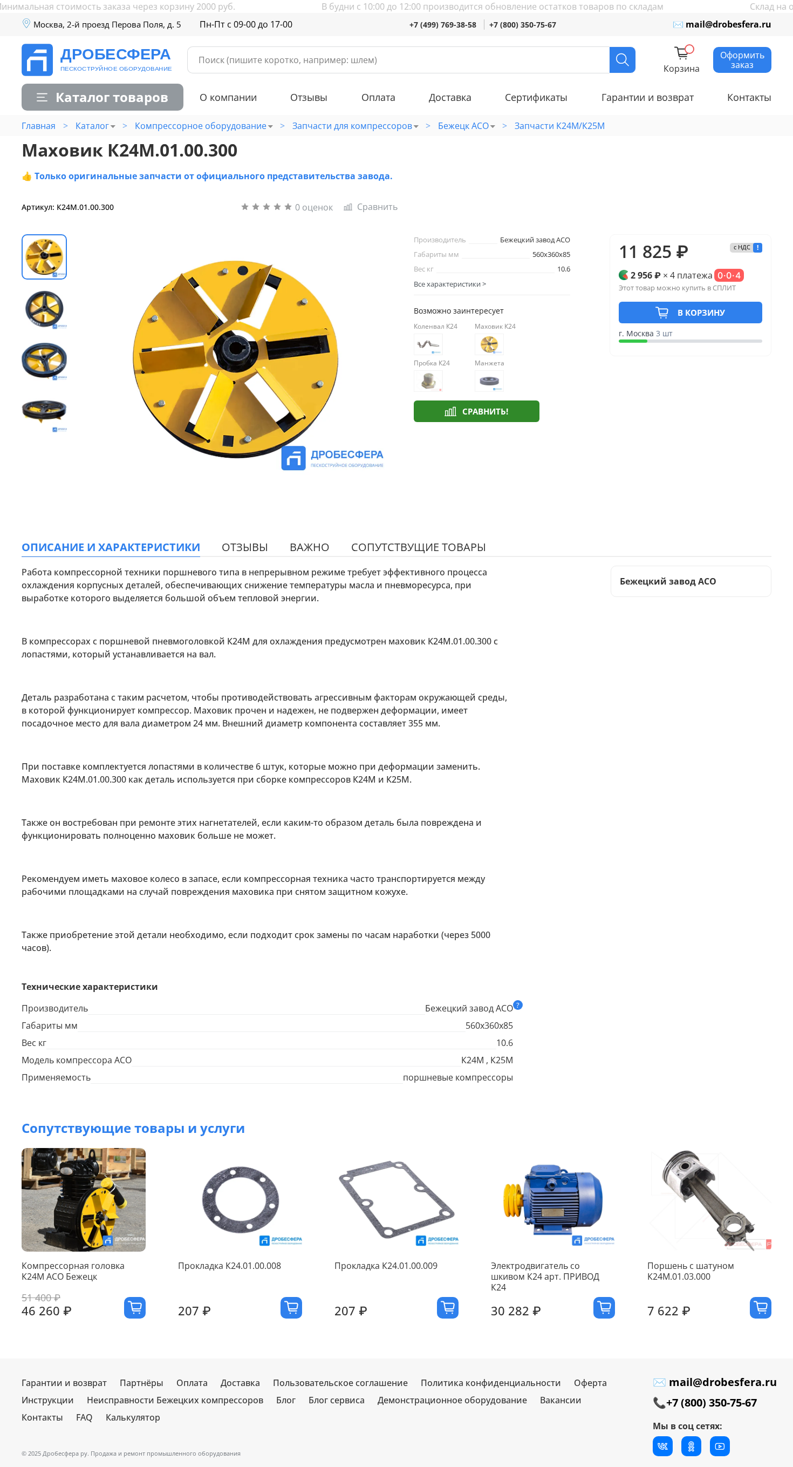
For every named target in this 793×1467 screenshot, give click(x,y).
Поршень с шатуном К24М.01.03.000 (690, 1271)
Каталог (92, 126)
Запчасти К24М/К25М (560, 126)
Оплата (378, 97)
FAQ (84, 1417)
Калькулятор (133, 1417)
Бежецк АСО (463, 126)
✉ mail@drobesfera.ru (722, 24)
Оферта (590, 1383)
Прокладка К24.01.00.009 (385, 1266)
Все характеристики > (450, 284)
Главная (39, 126)
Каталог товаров (112, 97)
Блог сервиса (337, 1400)
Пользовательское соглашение (340, 1383)
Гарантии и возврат (647, 97)
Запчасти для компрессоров (352, 126)
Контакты (749, 97)
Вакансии (561, 1400)
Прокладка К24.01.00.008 (229, 1266)
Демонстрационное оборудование (452, 1400)
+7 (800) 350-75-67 (522, 24)
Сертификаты (536, 97)
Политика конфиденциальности (491, 1383)
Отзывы (308, 97)
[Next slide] (371, 359)
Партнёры (141, 1383)
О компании (228, 97)
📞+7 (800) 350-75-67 (705, 1402)
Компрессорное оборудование (200, 126)
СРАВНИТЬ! (485, 411)
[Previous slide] (98, 359)
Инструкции (48, 1400)
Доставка (450, 97)
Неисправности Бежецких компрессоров (175, 1400)
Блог (286, 1400)
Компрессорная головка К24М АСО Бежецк (73, 1271)
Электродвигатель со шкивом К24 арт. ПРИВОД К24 (545, 1276)
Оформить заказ (742, 60)
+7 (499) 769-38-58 (442, 24)
